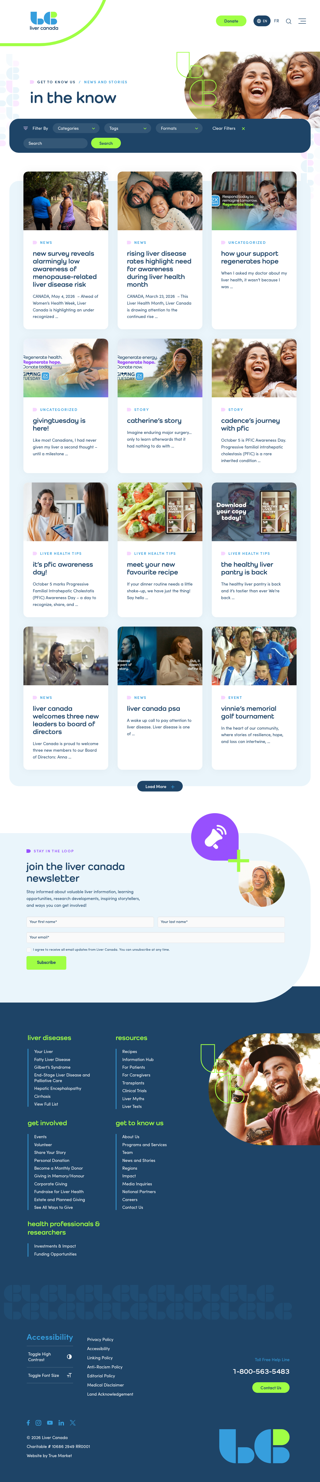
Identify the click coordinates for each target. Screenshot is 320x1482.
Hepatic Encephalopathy (57, 1088)
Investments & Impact (55, 1246)
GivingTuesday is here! (59, 424)
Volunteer (43, 1144)
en (265, 21)
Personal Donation (51, 1160)
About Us (130, 1136)
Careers (130, 1199)
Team (127, 1152)
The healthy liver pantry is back (247, 568)
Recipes (129, 1051)
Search (106, 143)
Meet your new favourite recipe (152, 568)
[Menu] (302, 21)
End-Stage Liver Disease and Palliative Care (62, 1077)
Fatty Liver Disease (52, 1059)
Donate (231, 21)
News (46, 242)
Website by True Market (49, 1455)
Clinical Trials (134, 1090)
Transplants (133, 1083)
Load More (155, 786)
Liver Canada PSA (153, 708)
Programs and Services (144, 1144)
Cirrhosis (42, 1096)
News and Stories (138, 1160)
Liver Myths (133, 1098)
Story (141, 409)
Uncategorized (247, 242)
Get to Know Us (56, 81)
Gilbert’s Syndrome (52, 1067)
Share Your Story (50, 1152)
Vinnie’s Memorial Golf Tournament (248, 712)
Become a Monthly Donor (58, 1168)
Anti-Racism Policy (105, 1367)
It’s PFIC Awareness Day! (63, 568)
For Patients (133, 1067)
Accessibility (98, 1348)
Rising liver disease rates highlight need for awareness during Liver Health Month (159, 268)
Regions (129, 1168)
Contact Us (132, 1207)
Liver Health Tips (61, 553)
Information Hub (138, 1059)
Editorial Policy (101, 1376)
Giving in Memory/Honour (59, 1176)
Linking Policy (100, 1357)
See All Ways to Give (53, 1207)
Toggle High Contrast (39, 1356)
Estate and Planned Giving (59, 1199)
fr (276, 20)
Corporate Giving (50, 1184)
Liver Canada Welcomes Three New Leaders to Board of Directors (66, 720)
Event (235, 697)
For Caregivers (136, 1075)
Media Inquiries (137, 1184)
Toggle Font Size (43, 1375)
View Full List (46, 1104)
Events (40, 1136)
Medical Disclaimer (105, 1385)
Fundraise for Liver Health (59, 1191)
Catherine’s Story (154, 420)
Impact (129, 1176)
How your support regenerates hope (250, 257)
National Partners (139, 1191)
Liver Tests (132, 1106)
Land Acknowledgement (110, 1394)
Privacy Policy (100, 1339)
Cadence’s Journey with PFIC (250, 424)
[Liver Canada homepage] (44, 21)
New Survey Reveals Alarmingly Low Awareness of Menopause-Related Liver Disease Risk (65, 268)
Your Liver (43, 1051)
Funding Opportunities (55, 1254)
